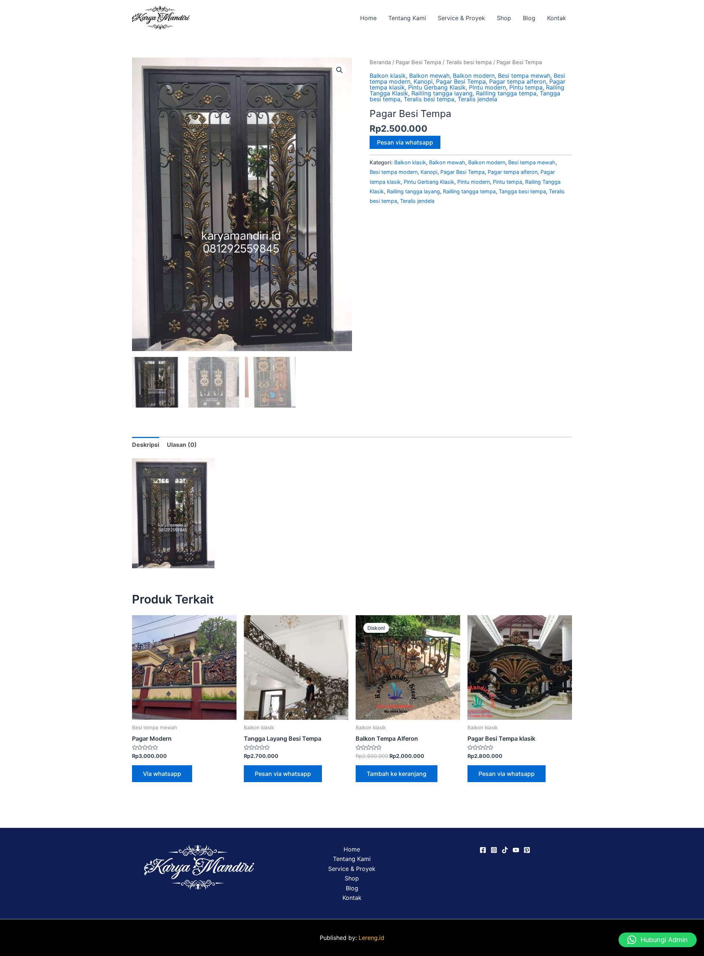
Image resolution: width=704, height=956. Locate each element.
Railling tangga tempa (506, 93)
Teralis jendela (477, 99)
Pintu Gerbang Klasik (437, 87)
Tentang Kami (407, 18)
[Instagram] (494, 850)
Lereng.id (371, 937)
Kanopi (423, 81)
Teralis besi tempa (469, 62)
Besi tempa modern (394, 172)
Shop (504, 18)
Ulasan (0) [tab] (182, 444)
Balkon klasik (388, 75)
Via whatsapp (162, 773)
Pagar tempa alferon (517, 81)
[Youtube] (516, 850)
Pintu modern (487, 87)
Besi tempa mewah (524, 75)
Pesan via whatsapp (405, 142)
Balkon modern (474, 75)
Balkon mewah (429, 75)
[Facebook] (483, 850)
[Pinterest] (527, 850)
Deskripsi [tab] (145, 444)
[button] (339, 70)
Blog (529, 18)
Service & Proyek (461, 18)
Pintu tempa (526, 87)
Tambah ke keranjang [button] (396, 773)
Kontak (556, 18)
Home (368, 18)
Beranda (380, 62)
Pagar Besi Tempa (418, 62)
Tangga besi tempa (522, 191)
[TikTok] (505, 850)
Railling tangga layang (442, 93)
